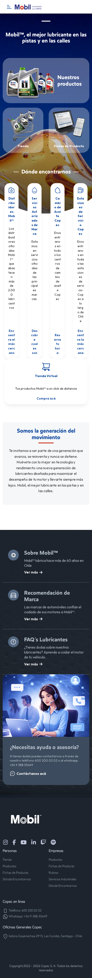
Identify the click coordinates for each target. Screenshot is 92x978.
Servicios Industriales (62, 879)
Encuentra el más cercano (11, 342)
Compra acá (46, 398)
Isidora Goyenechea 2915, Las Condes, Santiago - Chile (45, 936)
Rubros (53, 873)
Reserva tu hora (57, 344)
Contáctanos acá (31, 773)
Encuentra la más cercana (80, 342)
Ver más (31, 572)
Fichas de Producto (15, 873)
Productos (9, 866)
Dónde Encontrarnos (17, 879)
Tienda (7, 860)
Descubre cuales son (34, 342)
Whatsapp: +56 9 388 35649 (27, 916)
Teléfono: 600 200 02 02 (25, 910)
